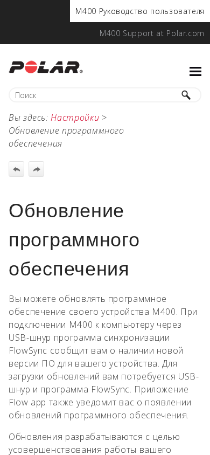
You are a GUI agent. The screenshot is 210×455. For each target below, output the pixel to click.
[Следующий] (36, 169)
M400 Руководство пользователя (140, 11)
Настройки (75, 117)
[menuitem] (140, 11)
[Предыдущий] (16, 169)
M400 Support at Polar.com (152, 33)
